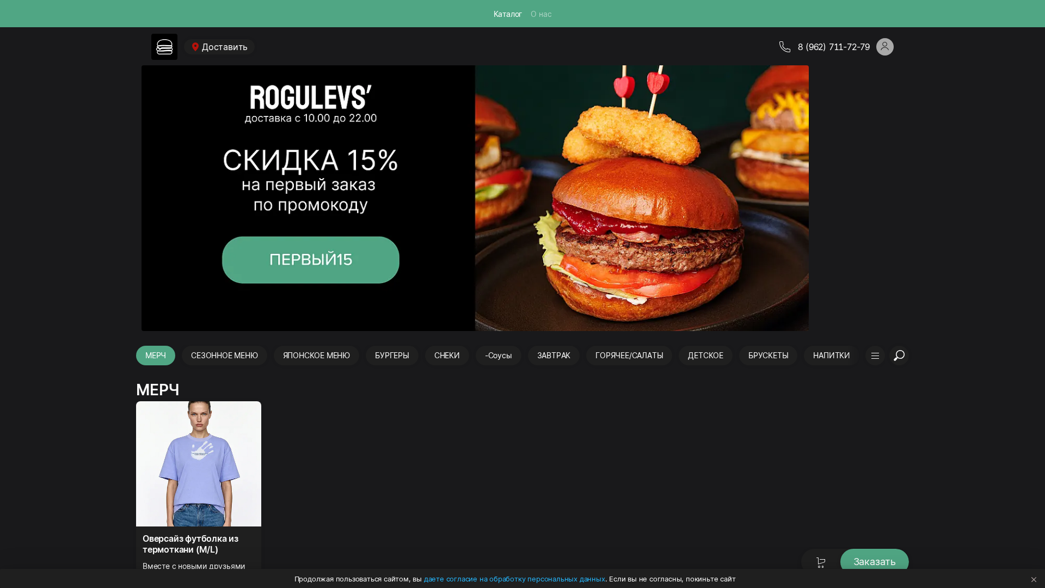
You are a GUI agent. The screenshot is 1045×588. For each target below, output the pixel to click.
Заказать (874, 561)
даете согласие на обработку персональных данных (514, 578)
